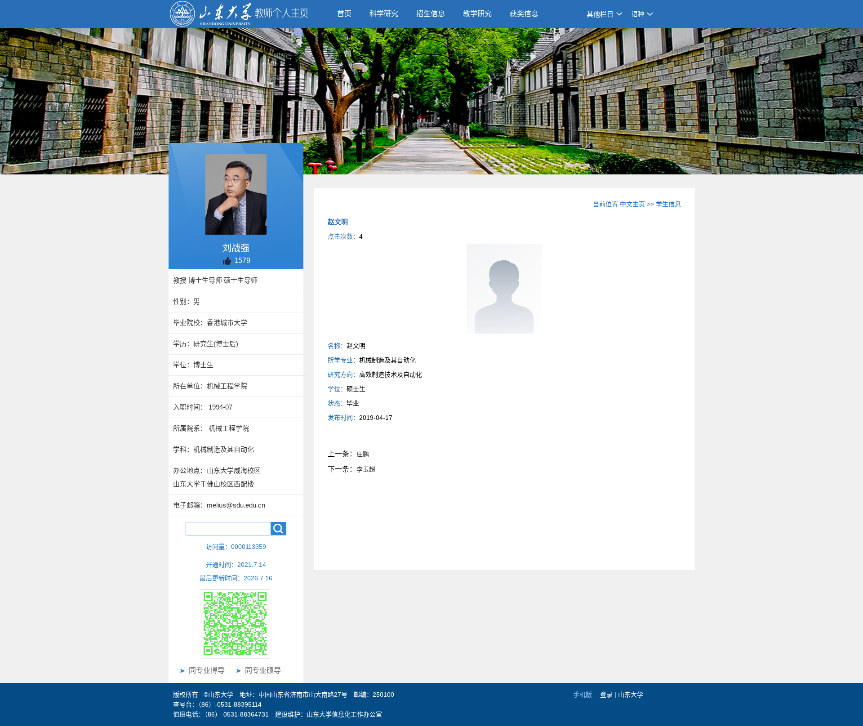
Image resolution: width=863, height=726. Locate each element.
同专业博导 (207, 670)
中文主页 (632, 204)
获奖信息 (524, 14)
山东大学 (630, 694)
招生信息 (430, 14)
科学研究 (383, 14)
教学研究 (477, 14)
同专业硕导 (263, 670)
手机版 (582, 694)
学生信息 (668, 204)
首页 (344, 14)
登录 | (609, 694)
